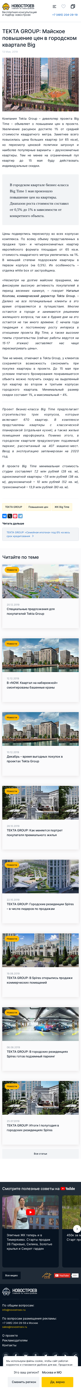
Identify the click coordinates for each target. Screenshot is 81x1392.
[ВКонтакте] (4, 516)
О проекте (10, 1335)
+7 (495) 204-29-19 (65, 14)
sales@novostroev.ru (14, 1326)
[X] (10, 516)
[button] (77, 1229)
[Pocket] (15, 516)
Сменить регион (24, 1382)
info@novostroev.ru (14, 1309)
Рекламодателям (15, 1340)
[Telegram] (20, 516)
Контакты (9, 1345)
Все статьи (40, 1153)
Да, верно (57, 1382)
